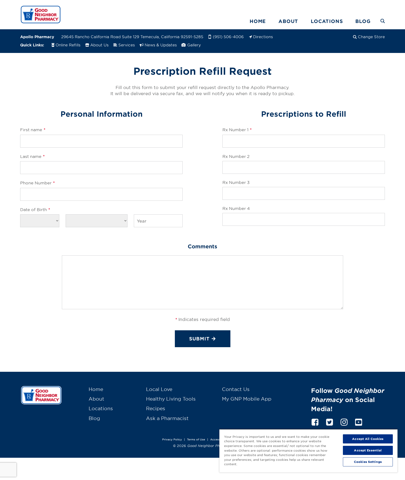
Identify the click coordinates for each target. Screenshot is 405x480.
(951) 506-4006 (228, 36)
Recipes (155, 408)
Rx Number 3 (236, 182)
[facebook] (315, 421)
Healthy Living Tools (171, 399)
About (288, 21)
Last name (32, 156)
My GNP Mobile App (246, 399)
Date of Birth (35, 209)
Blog (362, 21)
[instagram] (344, 421)
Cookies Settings (368, 462)
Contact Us (236, 389)
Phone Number (37, 182)
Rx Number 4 (236, 208)
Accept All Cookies (367, 439)
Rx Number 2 (236, 156)
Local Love (159, 389)
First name (32, 129)
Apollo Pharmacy (37, 36)
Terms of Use (196, 439)
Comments (202, 246)
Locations (327, 21)
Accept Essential (368, 450)
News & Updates (161, 44)
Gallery (193, 44)
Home (258, 21)
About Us (99, 44)
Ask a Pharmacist (167, 418)
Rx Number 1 (236, 129)
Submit (199, 338)
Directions (263, 36)
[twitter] (330, 421)
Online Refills (68, 44)
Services (126, 44)
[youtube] (359, 421)
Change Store (371, 36)
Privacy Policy (172, 439)
